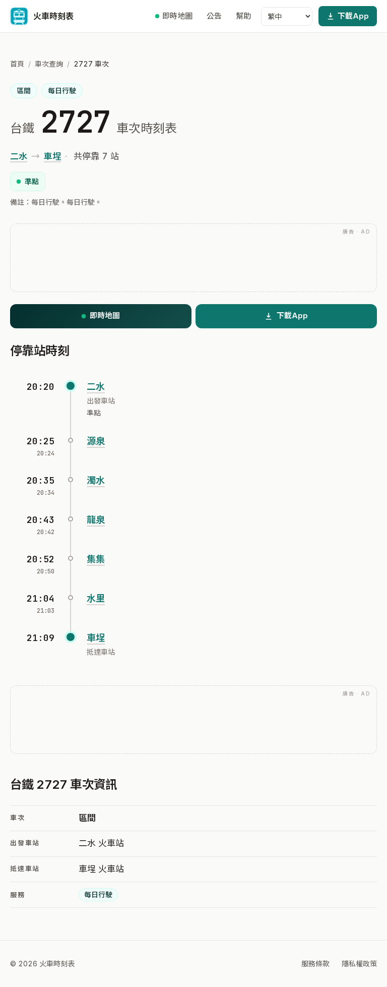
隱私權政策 (359, 963)
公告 (214, 16)
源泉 (96, 441)
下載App (353, 16)
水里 (96, 598)
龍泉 (96, 519)
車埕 (52, 156)
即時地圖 (177, 16)
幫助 (243, 16)
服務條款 (315, 963)
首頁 (17, 64)
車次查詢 (49, 64)
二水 (18, 156)
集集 (96, 559)
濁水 (96, 480)
